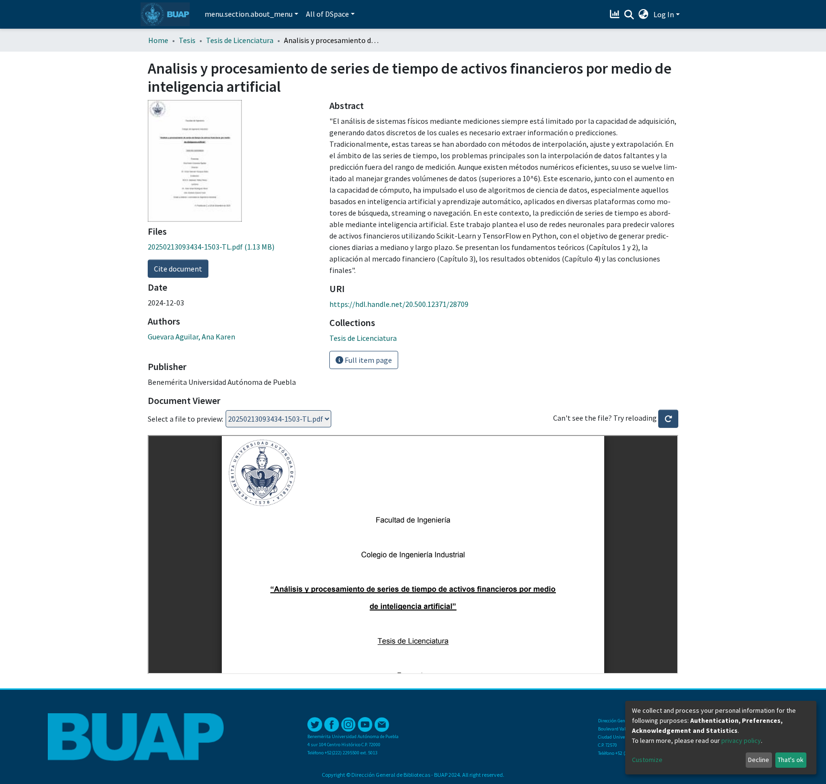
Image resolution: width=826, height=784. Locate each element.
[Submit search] (629, 15)
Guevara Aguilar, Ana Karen (191, 336)
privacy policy (741, 740)
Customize (647, 759)
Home (158, 40)
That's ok (791, 759)
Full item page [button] (367, 360)
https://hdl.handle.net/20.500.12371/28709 (398, 304)
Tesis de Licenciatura (239, 40)
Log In (663, 14)
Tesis (187, 40)
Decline (758, 759)
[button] (644, 14)
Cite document (178, 268)
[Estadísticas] (616, 14)
